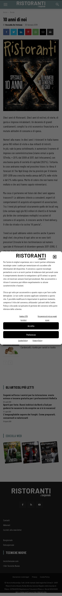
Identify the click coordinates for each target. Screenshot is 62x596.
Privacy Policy (37, 340)
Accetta (31, 325)
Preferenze (31, 334)
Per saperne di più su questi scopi (47, 318)
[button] (54, 256)
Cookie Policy (23, 340)
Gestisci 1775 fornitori (23, 318)
